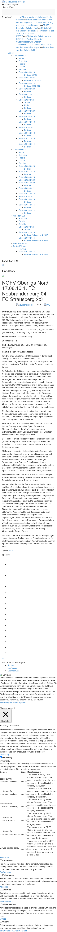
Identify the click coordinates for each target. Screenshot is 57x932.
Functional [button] (4, 857)
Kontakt (11, 665)
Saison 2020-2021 (27, 99)
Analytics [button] (4, 886)
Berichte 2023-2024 (33, 86)
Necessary (7, 757)
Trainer (22, 66)
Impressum (12, 667)
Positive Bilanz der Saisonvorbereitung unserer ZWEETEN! (29, 42)
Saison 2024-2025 (27, 77)
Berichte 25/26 (30, 74)
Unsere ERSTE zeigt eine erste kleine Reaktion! (35, 24)
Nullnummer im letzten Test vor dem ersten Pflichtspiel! (35, 46)
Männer (11, 52)
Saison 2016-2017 (27, 127)
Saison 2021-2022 (27, 94)
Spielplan (23, 61)
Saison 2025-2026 (27, 72)
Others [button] (3, 918)
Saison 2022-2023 (27, 88)
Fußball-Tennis (19, 246)
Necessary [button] (4, 754)
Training (22, 248)
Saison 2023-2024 (27, 83)
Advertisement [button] (6, 901)
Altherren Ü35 (19, 215)
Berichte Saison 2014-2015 (36, 235)
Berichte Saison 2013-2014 (36, 240)
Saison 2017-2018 (27, 121)
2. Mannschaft (19, 149)
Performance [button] (5, 872)
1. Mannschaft (19, 55)
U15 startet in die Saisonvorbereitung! (34, 29)
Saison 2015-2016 (27, 132)
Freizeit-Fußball (20, 243)
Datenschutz (13, 670)
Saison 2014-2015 (27, 138)
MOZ (11, 550)
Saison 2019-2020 (27, 110)
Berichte (22, 69)
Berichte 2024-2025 (33, 80)
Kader (21, 58)
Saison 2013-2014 (27, 143)
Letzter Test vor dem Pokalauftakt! (35, 48)
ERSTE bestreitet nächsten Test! (32, 26)
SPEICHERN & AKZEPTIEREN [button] (13, 930)
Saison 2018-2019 (27, 116)
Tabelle (22, 63)
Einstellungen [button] (6, 702)
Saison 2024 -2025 (27, 171)
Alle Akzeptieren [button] (19, 702)
